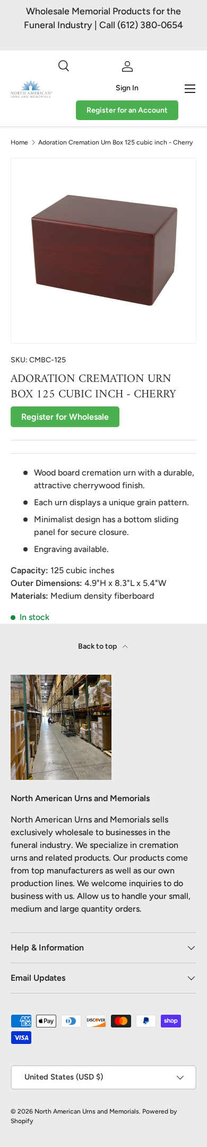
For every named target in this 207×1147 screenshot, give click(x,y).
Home (19, 142)
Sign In (127, 87)
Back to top (98, 646)
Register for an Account (127, 110)
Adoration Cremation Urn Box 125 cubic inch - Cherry (115, 142)
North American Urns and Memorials (86, 1111)
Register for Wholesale (65, 417)
